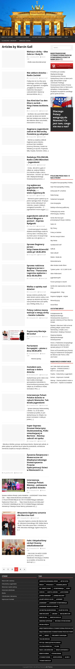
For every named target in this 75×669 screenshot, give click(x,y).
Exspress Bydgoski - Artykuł (59, 296)
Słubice (67, 657)
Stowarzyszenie (44, 657)
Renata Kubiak (44, 653)
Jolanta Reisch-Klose (46, 599)
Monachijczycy (55, 300)
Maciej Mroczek (65, 614)
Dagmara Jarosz (61, 585)
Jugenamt (59, 599)
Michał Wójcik (44, 624)
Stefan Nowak (56, 653)
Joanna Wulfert (59, 595)
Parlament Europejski (57, 199)
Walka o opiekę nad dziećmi (37, 287)
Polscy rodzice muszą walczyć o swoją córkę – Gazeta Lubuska (38, 312)
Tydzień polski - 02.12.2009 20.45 (60, 269)
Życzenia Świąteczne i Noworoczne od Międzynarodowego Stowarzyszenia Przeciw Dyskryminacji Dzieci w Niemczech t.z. (37, 462)
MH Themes (49, 667)
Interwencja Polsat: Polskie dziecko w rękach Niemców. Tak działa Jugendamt (38, 399)
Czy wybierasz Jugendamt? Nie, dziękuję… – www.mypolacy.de (36, 189)
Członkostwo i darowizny (9, 40)
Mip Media (53, 240)
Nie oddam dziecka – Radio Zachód (37, 74)
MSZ (40, 635)
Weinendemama (55, 261)
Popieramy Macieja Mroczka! (36, 332)
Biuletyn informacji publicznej (59, 207)
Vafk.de (52, 249)
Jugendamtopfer (55, 278)
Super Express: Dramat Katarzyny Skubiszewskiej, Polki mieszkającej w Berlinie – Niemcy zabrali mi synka (37, 432)
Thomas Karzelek (45, 661)
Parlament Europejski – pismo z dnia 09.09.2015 (37, 348)
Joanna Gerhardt (45, 595)
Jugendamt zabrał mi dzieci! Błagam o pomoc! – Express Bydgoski (37, 220)
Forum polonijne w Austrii (58, 282)
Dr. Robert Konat (45, 588)
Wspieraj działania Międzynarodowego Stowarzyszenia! (56, 337)
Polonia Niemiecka (45, 646)
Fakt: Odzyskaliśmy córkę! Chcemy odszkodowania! (36, 543)
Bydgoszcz (50, 585)
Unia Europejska (55, 203)
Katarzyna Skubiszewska (47, 610)
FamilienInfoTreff (55, 245)
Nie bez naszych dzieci (57, 236)
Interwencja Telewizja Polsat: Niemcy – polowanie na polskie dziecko (37, 484)
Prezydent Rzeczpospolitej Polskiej (61, 182)
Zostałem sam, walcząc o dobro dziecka (35, 369)
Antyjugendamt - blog (57, 292)
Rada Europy (54, 195)
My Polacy (53, 228)
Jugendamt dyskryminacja (58, 603)
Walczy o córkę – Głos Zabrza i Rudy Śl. (37, 52)
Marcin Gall (44, 78)
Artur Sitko (64, 581)
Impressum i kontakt (24, 40)
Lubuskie (54, 614)
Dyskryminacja (59, 588)
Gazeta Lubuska (52, 592)
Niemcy (47, 635)
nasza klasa (54, 305)
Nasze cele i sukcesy (6, 37)
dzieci (68, 588)
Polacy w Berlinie (55, 232)
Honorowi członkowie (55, 37)
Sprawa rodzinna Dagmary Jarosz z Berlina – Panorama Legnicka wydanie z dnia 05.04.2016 (37, 270)
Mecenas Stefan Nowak (63, 621)
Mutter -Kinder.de (56, 257)
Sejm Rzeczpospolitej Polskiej (59, 187)
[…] (41, 94)
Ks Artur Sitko (63, 610)
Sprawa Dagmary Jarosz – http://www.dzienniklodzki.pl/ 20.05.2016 (37, 248)
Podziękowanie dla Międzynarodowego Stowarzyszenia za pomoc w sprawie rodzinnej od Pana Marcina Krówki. (61, 318)
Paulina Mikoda (44, 639)
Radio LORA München (46, 650)
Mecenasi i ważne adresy (39, 37)
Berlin (41, 585)
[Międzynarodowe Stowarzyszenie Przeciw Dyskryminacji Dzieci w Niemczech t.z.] (37, 34)
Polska (56, 646)
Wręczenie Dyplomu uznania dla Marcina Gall (31, 514)
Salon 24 (53, 224)
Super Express (57, 657)
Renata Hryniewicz (62, 650)
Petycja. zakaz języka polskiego (50, 642)
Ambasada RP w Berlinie (58, 191)
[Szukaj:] (62, 47)
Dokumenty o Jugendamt (22, 37)
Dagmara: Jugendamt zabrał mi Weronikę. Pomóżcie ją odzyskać (38, 131)
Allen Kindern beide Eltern (58, 265)
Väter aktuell (54, 253)
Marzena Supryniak (45, 621)
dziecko (42, 592)
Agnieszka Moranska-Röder (48, 581)
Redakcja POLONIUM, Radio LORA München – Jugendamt (38, 159)
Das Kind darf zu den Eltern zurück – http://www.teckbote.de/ (38, 104)
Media (66, 37)
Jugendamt (43, 603)
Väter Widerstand (55, 273)
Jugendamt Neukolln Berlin (48, 606)
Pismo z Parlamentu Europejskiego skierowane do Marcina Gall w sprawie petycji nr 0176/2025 (61, 345)
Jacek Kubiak (64, 592)
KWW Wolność (44, 614)
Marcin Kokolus (55, 617)
